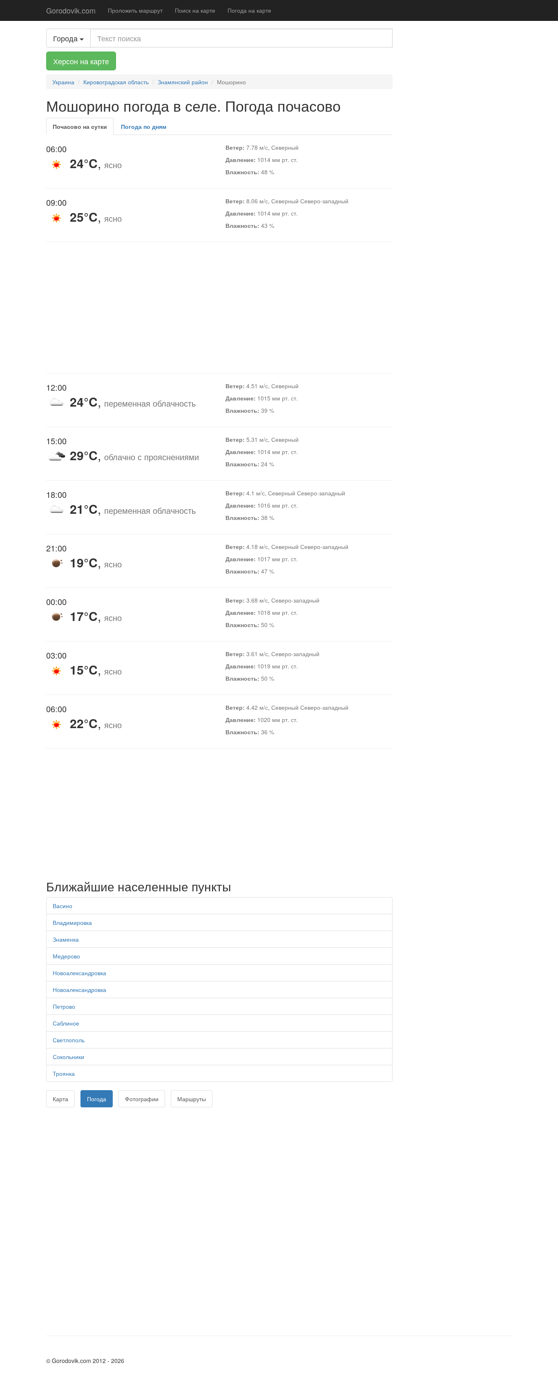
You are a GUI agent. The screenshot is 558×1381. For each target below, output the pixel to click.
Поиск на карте (195, 10)
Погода (96, 1099)
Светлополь (69, 1040)
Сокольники (68, 1057)
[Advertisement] (219, 307)
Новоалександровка (79, 973)
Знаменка (66, 939)
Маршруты (191, 1099)
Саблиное (66, 1023)
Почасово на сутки (80, 126)
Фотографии (141, 1099)
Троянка (64, 1073)
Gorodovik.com (71, 10)
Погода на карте (249, 10)
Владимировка (72, 922)
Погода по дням (143, 126)
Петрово (64, 1006)
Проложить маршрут (135, 10)
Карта (60, 1099)
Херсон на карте (81, 61)
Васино (62, 906)
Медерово (66, 956)
